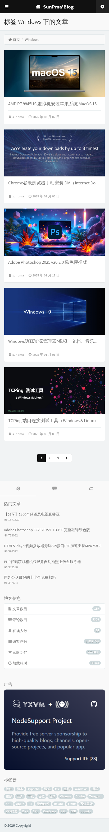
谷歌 (41, 796)
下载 (31, 796)
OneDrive (49, 811)
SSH (9, 804)
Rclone (58, 804)
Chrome (65, 796)
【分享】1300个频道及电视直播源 (32, 514)
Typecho (34, 789)
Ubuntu (85, 811)
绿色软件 (43, 804)
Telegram (95, 796)
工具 (20, 796)
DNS (25, 811)
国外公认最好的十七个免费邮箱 (30, 577)
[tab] (18, 488)
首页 (16, 39)
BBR (73, 811)
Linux (72, 804)
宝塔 (67, 789)
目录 (52, 796)
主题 (9, 796)
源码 (47, 789)
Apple (20, 804)
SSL (63, 811)
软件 (9, 789)
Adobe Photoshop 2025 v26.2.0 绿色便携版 (47, 262)
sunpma (18, 117)
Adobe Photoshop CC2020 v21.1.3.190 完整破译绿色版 (47, 529)
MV (57, 789)
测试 (95, 789)
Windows (81, 789)
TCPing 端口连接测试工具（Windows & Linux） (53, 420)
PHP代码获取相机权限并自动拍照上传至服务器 (42, 561)
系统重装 (86, 804)
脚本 (20, 789)
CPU (36, 811)
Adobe (80, 796)
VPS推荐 (12, 811)
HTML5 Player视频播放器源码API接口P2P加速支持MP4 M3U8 (52, 545)
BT (30, 804)
